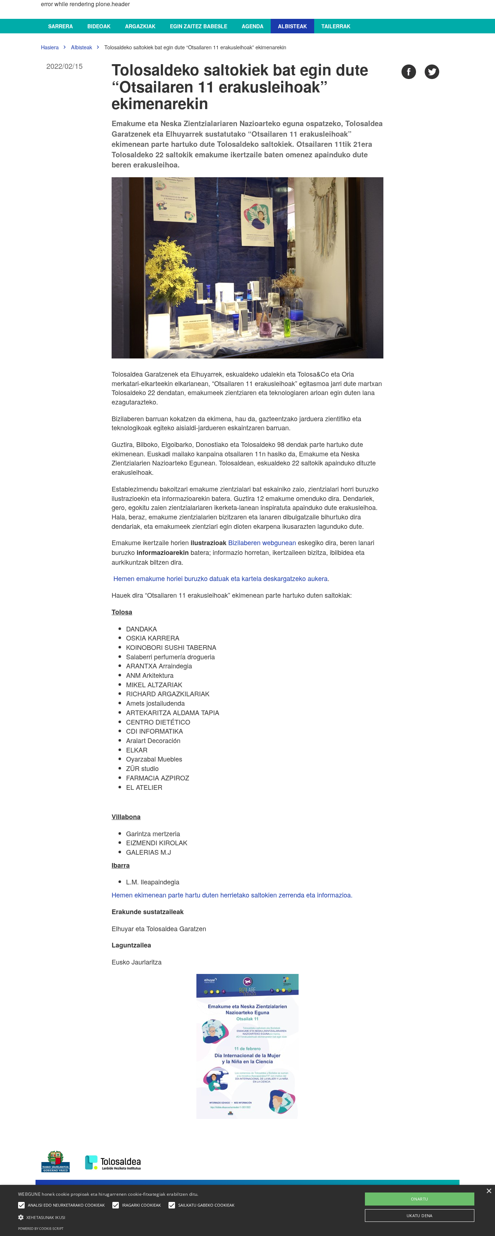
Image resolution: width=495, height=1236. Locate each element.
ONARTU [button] (419, 1199)
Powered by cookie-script (40, 1228)
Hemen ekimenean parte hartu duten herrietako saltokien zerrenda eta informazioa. (232, 894)
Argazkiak (140, 26)
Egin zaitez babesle (198, 26)
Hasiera (50, 47)
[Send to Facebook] (409, 72)
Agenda (252, 26)
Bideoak (99, 26)
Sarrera (60, 26)
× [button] (488, 1191)
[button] (128, 1217)
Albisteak (292, 26)
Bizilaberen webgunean (262, 542)
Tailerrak (335, 26)
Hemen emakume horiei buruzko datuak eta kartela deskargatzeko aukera (220, 578)
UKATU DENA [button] (420, 1215)
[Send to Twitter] (432, 72)
